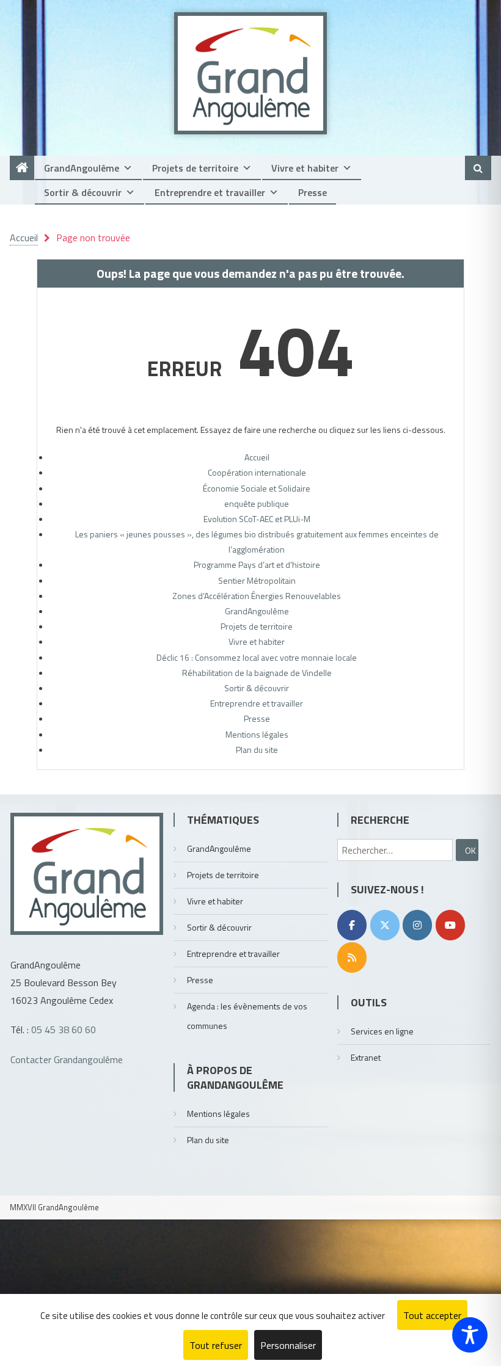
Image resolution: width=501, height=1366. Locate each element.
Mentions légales (256, 734)
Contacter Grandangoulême (66, 1059)
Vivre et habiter (304, 168)
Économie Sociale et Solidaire (256, 488)
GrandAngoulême (81, 168)
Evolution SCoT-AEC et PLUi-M (256, 518)
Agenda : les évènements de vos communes (247, 1016)
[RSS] (352, 957)
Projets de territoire (195, 168)
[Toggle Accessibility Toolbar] (470, 1335)
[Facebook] (352, 925)
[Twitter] (385, 925)
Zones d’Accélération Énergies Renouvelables (256, 595)
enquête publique (256, 503)
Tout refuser (215, 1345)
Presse (312, 192)
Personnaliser (288, 1345)
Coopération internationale (257, 472)
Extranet (366, 1057)
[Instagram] (417, 925)
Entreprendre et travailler (210, 192)
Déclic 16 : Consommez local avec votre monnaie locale (256, 657)
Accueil (256, 457)
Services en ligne (382, 1031)
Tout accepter (432, 1315)
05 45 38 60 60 (63, 1029)
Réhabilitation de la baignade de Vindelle (257, 672)
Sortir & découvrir (83, 192)
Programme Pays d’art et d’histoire (257, 564)
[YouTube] (450, 925)
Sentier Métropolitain (257, 580)
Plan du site (257, 749)
